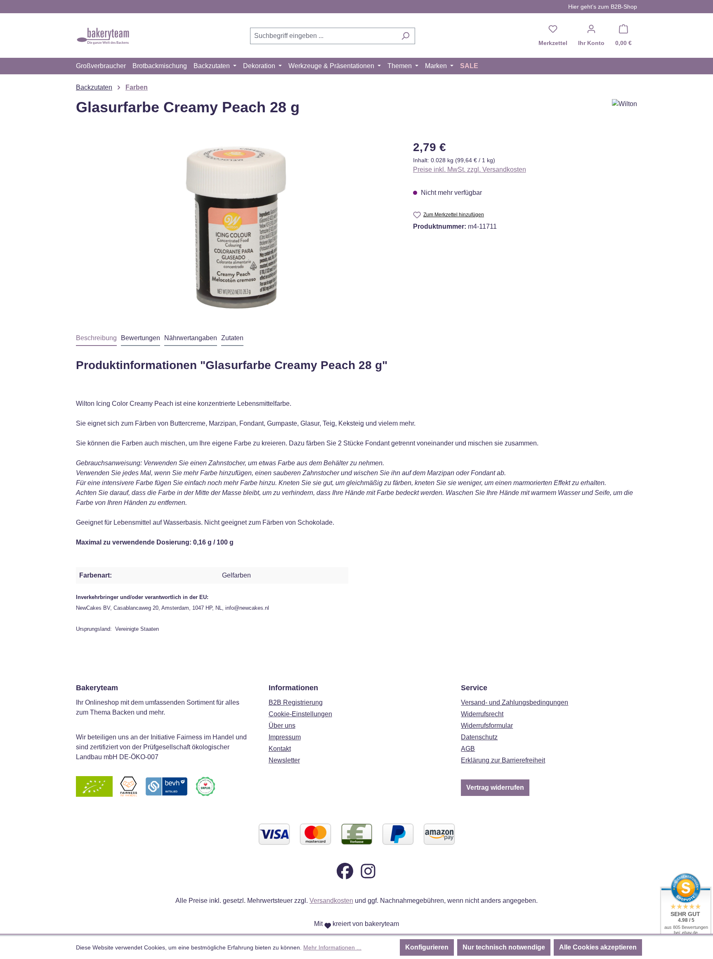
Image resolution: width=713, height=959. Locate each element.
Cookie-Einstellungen (300, 713)
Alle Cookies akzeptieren (598, 947)
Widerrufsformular (487, 725)
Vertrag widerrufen (495, 787)
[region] (236, 227)
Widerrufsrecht (482, 713)
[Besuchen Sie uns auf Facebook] (345, 870)
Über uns (282, 725)
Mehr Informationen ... (332, 947)
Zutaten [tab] (232, 337)
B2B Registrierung (296, 702)
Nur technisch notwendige (504, 947)
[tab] (96, 338)
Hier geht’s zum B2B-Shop (602, 6)
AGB (468, 748)
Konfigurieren (427, 947)
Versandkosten (331, 900)
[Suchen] (405, 36)
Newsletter (284, 760)
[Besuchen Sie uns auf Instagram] (368, 870)
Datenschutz (479, 737)
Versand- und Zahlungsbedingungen (514, 702)
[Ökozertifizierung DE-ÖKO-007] (94, 786)
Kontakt (280, 748)
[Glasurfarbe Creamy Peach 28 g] (236, 227)
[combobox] (323, 36)
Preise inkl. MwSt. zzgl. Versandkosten (469, 169)
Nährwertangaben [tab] (190, 337)
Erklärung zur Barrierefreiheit (503, 760)
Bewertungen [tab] (140, 337)
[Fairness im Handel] (128, 786)
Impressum (285, 737)
